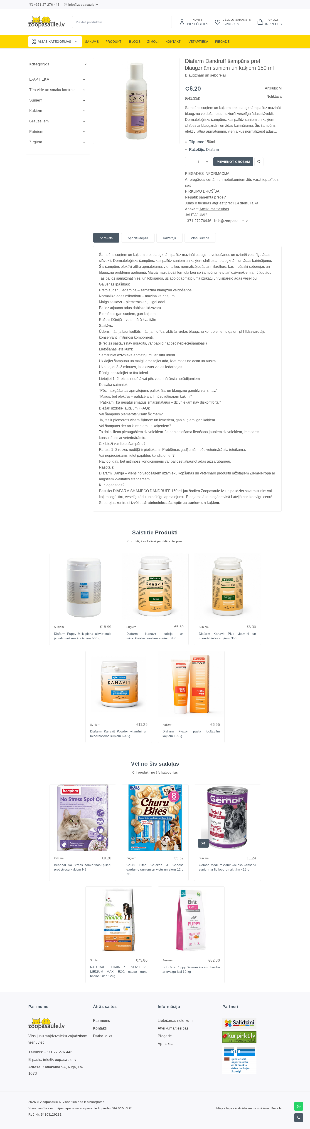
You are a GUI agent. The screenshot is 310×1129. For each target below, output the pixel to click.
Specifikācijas (138, 238)
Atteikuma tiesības (214, 209)
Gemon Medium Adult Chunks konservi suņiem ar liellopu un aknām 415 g (227, 867)
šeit (188, 185)
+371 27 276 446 (58, 1052)
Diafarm (212, 149)
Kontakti (173, 41)
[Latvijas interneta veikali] (239, 1037)
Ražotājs (169, 238)
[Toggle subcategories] (84, 79)
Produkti (114, 41)
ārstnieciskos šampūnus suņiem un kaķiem (181, 503)
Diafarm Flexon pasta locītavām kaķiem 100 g (191, 734)
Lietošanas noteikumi (175, 1020)
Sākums (92, 41)
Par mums (101, 1020)
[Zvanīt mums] (298, 1117)
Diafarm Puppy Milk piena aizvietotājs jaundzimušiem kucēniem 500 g (82, 636)
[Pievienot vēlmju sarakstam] (258, 161)
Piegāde (222, 41)
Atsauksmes (200, 238)
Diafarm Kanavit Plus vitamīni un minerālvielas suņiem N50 (227, 636)
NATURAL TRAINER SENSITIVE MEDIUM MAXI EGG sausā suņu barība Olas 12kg (119, 971)
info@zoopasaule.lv (59, 1060)
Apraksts (106, 238)
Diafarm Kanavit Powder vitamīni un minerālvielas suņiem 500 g (119, 734)
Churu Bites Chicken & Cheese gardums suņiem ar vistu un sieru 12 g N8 (155, 869)
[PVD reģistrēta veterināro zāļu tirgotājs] (239, 1059)
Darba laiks (102, 1036)
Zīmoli (153, 41)
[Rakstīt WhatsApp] (298, 1106)
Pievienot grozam (233, 162)
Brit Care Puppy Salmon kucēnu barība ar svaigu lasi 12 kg (191, 969)
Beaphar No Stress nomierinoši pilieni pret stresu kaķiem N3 (82, 867)
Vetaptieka (198, 41)
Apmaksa (165, 1044)
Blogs (134, 41)
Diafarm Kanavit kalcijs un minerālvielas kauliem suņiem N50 (155, 636)
